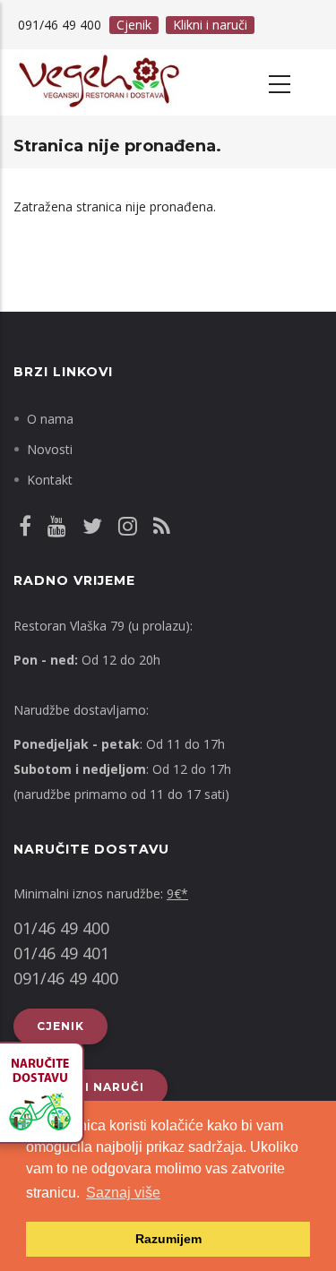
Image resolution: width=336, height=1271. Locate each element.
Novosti (50, 449)
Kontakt (50, 479)
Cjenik (133, 24)
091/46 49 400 (65, 978)
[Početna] (98, 82)
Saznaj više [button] (123, 1192)
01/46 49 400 (61, 928)
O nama (50, 418)
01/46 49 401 (61, 953)
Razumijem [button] (168, 1239)
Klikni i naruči (210, 24)
